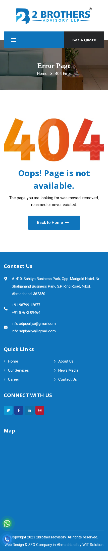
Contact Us (67, 379)
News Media (68, 370)
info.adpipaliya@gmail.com (34, 323)
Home (42, 73)
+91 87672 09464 (26, 312)
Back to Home (50, 222)
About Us (66, 361)
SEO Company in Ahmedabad (52, 544)
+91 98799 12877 (26, 305)
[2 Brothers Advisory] (54, 16)
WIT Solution (92, 544)
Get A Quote (84, 39)
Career (13, 379)
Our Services (18, 370)
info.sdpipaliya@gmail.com (34, 331)
